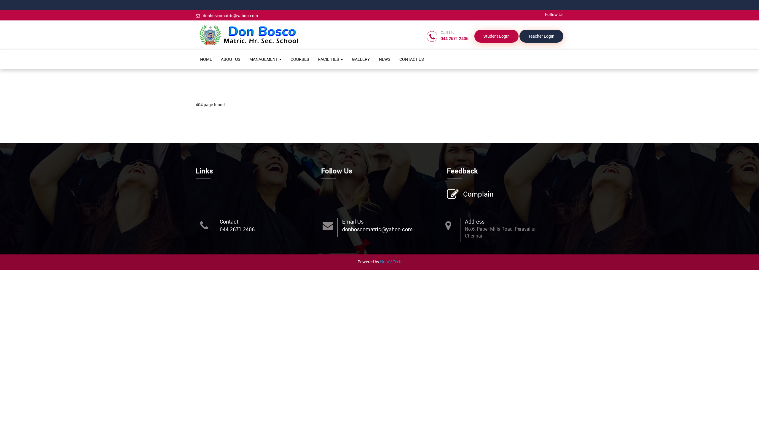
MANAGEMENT (264, 59)
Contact (229, 221)
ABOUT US (230, 59)
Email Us (352, 221)
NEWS (384, 59)
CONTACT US (411, 59)
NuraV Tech (390, 262)
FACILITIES (329, 59)
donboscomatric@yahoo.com (230, 15)
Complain (478, 194)
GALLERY (361, 59)
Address (474, 221)
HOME (206, 59)
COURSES (300, 59)
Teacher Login (541, 36)
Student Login (496, 36)
